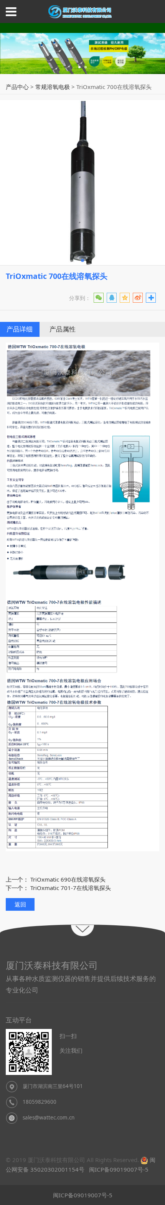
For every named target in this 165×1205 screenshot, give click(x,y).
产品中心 (17, 87)
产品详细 (20, 329)
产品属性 (63, 329)
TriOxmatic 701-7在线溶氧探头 (70, 888)
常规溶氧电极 (52, 87)
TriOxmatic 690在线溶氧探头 (68, 879)
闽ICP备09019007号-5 (117, 1169)
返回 (20, 904)
